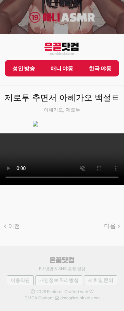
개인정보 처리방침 (59, 280)
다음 (110, 226)
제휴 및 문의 (100, 280)
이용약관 (20, 280)
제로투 (73, 109)
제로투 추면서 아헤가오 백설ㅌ (62, 98)
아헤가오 (53, 109)
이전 (14, 226)
